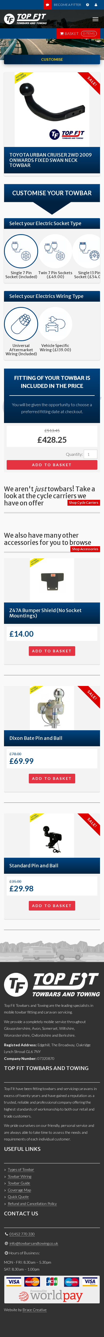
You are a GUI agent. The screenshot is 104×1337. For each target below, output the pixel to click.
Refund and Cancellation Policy (32, 1203)
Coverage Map (19, 1190)
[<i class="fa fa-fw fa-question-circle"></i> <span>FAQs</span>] (87, 5)
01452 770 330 (22, 1234)
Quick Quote (18, 1196)
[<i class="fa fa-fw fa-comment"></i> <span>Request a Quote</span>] (47, 5)
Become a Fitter (67, 5)
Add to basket (52, 464)
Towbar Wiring (19, 1176)
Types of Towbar (21, 1169)
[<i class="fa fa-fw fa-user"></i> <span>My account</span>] (96, 5)
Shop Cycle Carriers (83, 503)
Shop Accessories (85, 549)
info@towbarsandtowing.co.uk (34, 1243)
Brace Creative (35, 1309)
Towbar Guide (19, 1183)
